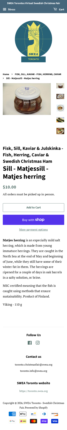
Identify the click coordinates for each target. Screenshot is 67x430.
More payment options (33, 229)
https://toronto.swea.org (33, 391)
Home (6, 74)
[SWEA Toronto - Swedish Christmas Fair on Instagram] (38, 343)
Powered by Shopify (36, 407)
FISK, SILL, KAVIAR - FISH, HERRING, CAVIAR (38, 74)
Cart (61, 9)
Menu (11, 9)
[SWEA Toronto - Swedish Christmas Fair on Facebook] (30, 343)
